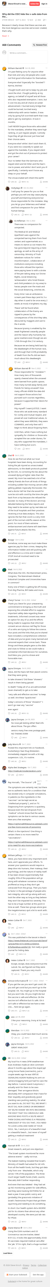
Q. (9, 933)
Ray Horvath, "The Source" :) (21, 782)
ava (12, 1016)
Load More (7, 1253)
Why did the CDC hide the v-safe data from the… (24, 15)
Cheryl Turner (14, 600)
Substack (12, 1281)
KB (9, 1058)
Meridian (15, 1030)
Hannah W (13, 1145)
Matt (10, 569)
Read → (5, 35)
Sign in (44, 4)
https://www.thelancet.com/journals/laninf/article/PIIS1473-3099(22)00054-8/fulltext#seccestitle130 (27, 943)
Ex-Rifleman (19, 220)
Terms (33, 1265)
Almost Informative (17, 980)
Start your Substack (18, 1274)
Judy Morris (13, 744)
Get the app (38, 1274)
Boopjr (11, 539)
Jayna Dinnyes (14, 668)
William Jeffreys (15, 855)
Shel (10, 455)
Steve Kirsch (8, 20)
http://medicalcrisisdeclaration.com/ (24, 771)
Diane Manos (14, 1227)
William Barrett (15, 68)
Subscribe (34, 4)
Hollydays (15, 188)
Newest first (41, 45)
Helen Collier (14, 920)
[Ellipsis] (46, 68)
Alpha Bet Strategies (17, 767)
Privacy (26, 1265)
